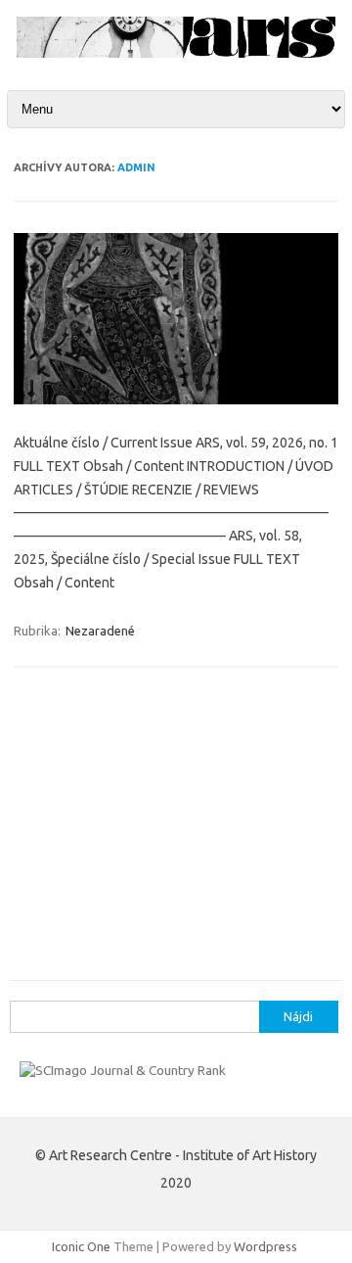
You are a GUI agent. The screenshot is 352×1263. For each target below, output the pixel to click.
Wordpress (265, 1246)
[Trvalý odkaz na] (176, 399)
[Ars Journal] (176, 53)
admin (136, 167)
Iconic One (81, 1246)
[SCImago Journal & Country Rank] (123, 1070)
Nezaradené (100, 630)
